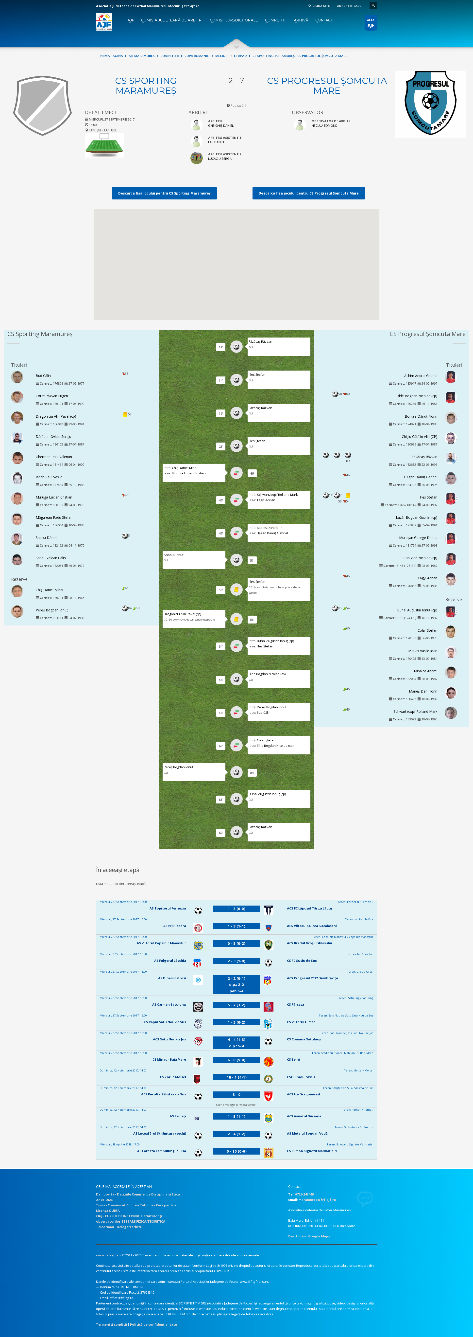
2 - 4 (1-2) (236, 1133)
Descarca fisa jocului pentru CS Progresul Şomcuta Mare (309, 193)
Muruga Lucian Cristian (54, 497)
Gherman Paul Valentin (54, 456)
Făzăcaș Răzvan (260, 341)
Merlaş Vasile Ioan (422, 650)
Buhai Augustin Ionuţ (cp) (275, 641)
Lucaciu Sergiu (220, 158)
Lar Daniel (216, 142)
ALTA (370, 23)
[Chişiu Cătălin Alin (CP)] (451, 439)
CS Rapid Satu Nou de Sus (165, 1022)
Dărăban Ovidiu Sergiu (53, 436)
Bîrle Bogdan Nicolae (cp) (267, 674)
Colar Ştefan (266, 740)
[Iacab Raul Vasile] (17, 480)
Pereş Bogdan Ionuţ (52, 610)
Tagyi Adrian (266, 500)
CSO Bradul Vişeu (301, 1077)
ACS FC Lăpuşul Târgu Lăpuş (309, 908)
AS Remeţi (178, 1116)
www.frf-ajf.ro (108, 1255)
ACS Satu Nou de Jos (169, 1039)
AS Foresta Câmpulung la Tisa (161, 1151)
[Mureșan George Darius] (451, 539)
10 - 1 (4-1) (237, 1077)
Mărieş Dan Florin (270, 527)
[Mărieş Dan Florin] (451, 695)
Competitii (169, 55)
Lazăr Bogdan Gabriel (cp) (416, 517)
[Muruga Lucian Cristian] (17, 500)
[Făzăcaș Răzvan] (451, 458)
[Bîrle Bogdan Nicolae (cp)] (451, 398)
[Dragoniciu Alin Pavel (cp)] (17, 417)
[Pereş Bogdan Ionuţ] (17, 613)
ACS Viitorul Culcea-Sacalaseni (312, 926)
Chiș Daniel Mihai (49, 590)
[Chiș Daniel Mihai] (17, 591)
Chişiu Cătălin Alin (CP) (419, 436)
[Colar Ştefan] (451, 633)
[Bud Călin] (17, 378)
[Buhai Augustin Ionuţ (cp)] (451, 612)
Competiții (276, 20)
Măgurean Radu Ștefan (54, 517)
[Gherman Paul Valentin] (17, 459)
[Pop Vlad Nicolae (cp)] (451, 560)
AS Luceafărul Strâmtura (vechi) (159, 1133)
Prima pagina (111, 55)
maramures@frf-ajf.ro (317, 1199)
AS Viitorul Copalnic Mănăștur (161, 943)
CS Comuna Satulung (304, 1039)
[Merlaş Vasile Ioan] (451, 653)
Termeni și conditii (111, 1324)
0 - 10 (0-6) (237, 1151)
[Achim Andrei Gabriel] (451, 377)
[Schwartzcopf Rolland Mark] (451, 714)
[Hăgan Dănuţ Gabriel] (451, 479)
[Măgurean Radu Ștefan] (17, 520)
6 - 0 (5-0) (236, 1059)
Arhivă (301, 20)
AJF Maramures (142, 55)
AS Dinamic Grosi (172, 978)
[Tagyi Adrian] (451, 580)
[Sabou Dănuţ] (17, 540)
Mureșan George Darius (418, 537)
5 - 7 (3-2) (236, 1004)
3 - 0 (236, 1094)
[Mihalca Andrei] (451, 674)
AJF (131, 20)
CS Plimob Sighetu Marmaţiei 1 (312, 1151)
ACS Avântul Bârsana (304, 1116)
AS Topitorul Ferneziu (168, 908)
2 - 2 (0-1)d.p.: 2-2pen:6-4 (236, 984)
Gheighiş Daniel (221, 125)
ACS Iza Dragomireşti (304, 1094)
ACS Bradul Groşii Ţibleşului (309, 943)
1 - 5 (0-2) (236, 1022)
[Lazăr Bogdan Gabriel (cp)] (451, 519)
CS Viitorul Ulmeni (302, 1022)
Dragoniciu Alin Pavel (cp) (56, 416)
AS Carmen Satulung (169, 1004)
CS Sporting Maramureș (146, 85)
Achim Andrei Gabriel (420, 375)
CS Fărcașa (295, 1004)
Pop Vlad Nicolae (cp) (420, 557)
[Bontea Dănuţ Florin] (451, 419)
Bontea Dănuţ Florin (421, 416)
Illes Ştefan (257, 374)
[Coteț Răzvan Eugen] (17, 399)
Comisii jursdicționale (234, 20)
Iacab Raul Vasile (49, 477)
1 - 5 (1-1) (236, 1116)
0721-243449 (304, 1194)
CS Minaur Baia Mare (169, 1059)
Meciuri (221, 55)
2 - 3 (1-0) (236, 960)
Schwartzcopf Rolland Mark (277, 494)
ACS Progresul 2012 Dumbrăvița (312, 978)
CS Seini (293, 1059)
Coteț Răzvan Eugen (52, 395)
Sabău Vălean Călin (51, 557)
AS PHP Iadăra (174, 926)
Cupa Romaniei (197, 55)
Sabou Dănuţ (46, 537)
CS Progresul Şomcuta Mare (327, 85)
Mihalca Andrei (425, 671)
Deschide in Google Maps (309, 1236)
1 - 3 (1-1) (236, 926)
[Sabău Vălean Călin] (17, 561)
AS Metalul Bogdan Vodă (307, 1133)
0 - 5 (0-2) (236, 943)
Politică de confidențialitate (153, 1324)
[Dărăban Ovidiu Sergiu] (17, 437)
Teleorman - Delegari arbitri (119, 1227)
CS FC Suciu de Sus (302, 960)
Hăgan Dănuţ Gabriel (272, 533)
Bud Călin (43, 375)
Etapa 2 (240, 55)
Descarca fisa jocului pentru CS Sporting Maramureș (164, 193)
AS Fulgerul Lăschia (170, 960)
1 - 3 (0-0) (236, 908)
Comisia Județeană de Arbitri (172, 20)
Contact (324, 20)
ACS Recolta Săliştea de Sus (163, 1094)
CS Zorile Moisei (173, 1077)
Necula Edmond (325, 125)
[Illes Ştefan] (451, 498)
